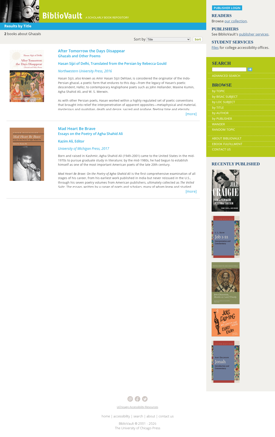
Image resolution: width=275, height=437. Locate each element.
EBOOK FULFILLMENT (227, 144)
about (151, 416)
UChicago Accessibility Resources (137, 407)
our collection (236, 21)
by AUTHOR (220, 113)
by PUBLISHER (222, 118)
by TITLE (218, 107)
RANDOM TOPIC (223, 129)
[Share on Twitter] (145, 398)
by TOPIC (218, 91)
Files (215, 47)
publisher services (254, 34)
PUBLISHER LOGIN (227, 8)
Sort (198, 39)
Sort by (167, 39)
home (106, 416)
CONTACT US (221, 149)
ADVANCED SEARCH (226, 76)
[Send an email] (130, 398)
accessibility (121, 416)
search (138, 416)
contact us (166, 416)
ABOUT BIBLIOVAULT (226, 138)
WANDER (218, 124)
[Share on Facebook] (138, 398)
